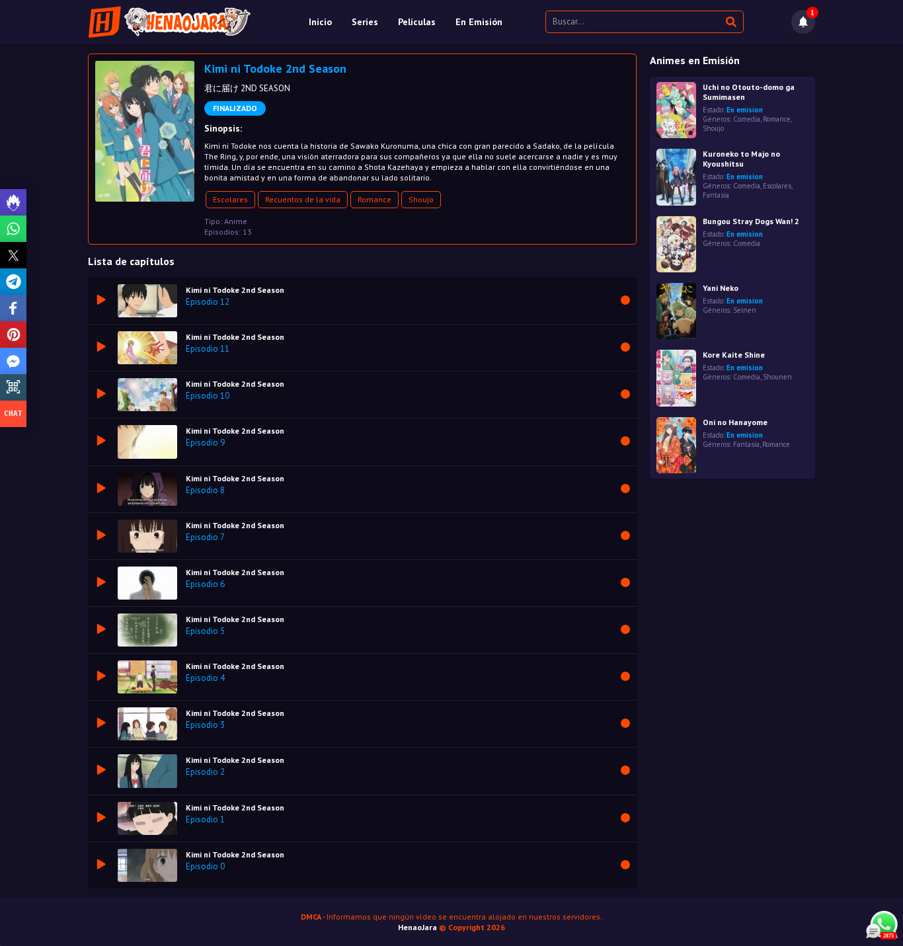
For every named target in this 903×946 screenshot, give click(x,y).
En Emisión (478, 22)
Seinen (744, 310)
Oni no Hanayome (735, 422)
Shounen (777, 376)
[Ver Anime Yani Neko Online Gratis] (676, 311)
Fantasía (716, 195)
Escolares (230, 199)
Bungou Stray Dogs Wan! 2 (751, 221)
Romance (374, 199)
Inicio (320, 22)
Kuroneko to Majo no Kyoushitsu (741, 159)
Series (365, 22)
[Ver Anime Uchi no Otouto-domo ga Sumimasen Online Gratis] (676, 110)
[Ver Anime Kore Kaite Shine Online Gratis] (676, 378)
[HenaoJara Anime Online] (169, 21)
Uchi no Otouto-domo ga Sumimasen (749, 92)
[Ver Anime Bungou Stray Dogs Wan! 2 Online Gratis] (676, 244)
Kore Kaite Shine (734, 355)
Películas (417, 22)
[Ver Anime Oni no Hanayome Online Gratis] (676, 445)
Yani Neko (720, 288)
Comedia (746, 119)
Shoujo (421, 199)
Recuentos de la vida (302, 199)
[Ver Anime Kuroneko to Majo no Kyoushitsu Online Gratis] (676, 177)
